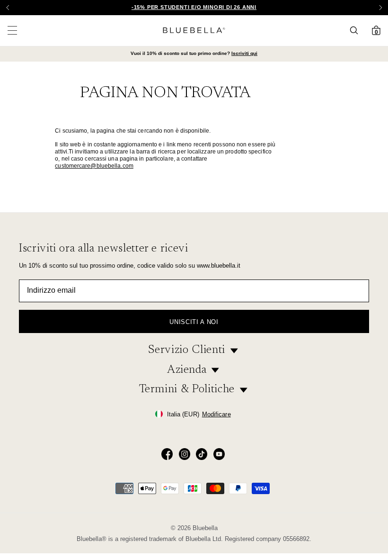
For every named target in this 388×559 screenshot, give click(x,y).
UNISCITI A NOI (193, 321)
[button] (380, 7)
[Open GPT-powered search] (356, 30)
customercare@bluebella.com (94, 165)
